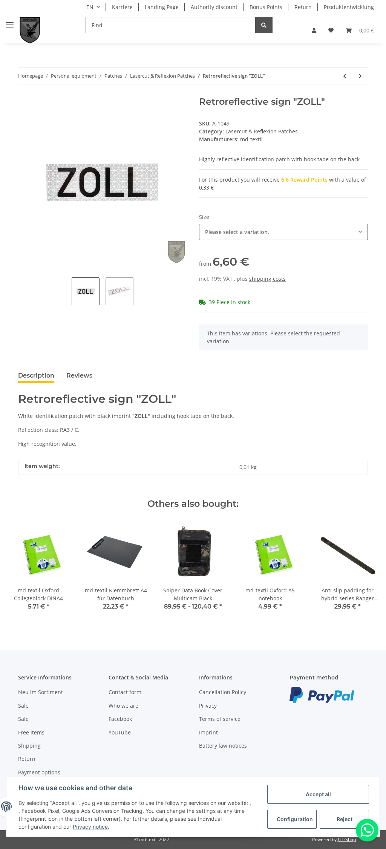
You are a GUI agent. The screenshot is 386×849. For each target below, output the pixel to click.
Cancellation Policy (222, 692)
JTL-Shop (347, 839)
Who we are (123, 705)
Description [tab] (36, 375)
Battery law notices (223, 745)
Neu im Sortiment (40, 692)
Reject (344, 819)
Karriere (122, 7)
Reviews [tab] (79, 375)
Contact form (125, 692)
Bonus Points (266, 7)
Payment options (39, 772)
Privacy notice (90, 826)
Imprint (208, 732)
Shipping (29, 745)
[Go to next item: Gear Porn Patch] (360, 76)
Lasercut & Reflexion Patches (261, 131)
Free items (31, 732)
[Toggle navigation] (10, 21)
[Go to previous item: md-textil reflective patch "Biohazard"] (344, 76)
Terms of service (219, 718)
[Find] (264, 25)
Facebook (120, 718)
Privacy (208, 705)
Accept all (318, 794)
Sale (23, 705)
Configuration (295, 819)
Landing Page (162, 7)
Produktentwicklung (349, 7)
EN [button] (89, 7)
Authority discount (214, 7)
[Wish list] (331, 30)
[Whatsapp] (367, 830)
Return (303, 7)
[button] (314, 30)
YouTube (120, 732)
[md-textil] (30, 30)
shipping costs (267, 278)
